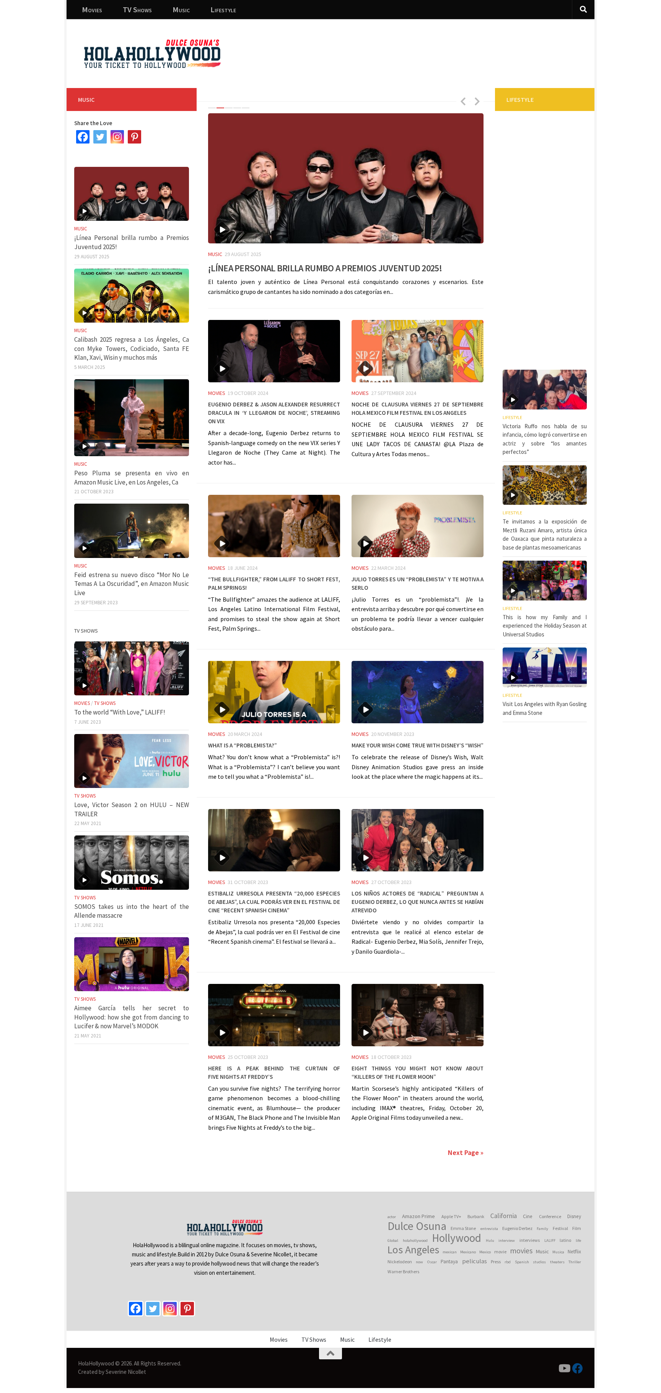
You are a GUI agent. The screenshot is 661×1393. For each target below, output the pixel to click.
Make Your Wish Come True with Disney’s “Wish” (418, 744)
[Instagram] (117, 137)
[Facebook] (83, 137)
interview (506, 1240)
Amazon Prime (418, 1216)
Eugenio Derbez (517, 1228)
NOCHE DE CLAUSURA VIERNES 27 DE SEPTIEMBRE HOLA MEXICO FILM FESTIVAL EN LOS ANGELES (418, 407)
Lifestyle (223, 9)
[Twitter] (100, 137)
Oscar (432, 1261)
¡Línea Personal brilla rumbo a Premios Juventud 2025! (325, 267)
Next (477, 101)
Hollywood (456, 1238)
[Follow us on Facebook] (577, 1368)
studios (539, 1261)
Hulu (490, 1240)
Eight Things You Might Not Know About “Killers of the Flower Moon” (418, 1071)
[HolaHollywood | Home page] (152, 53)
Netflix (574, 1251)
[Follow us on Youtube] (563, 1368)
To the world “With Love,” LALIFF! (119, 712)
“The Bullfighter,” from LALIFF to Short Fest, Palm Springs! (274, 582)
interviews (529, 1240)
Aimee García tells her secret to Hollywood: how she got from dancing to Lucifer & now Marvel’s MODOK (131, 1017)
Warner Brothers (403, 1271)
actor (391, 1216)
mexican (450, 1251)
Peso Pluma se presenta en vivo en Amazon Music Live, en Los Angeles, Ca (131, 477)
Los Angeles (413, 1249)
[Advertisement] (449, 48)
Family (542, 1228)
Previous (462, 101)
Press (496, 1261)
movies (521, 1250)
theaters (557, 1261)
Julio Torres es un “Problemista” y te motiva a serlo (418, 582)
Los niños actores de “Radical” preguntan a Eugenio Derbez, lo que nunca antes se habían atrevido (418, 901)
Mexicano (468, 1251)
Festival (560, 1228)
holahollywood (415, 1240)
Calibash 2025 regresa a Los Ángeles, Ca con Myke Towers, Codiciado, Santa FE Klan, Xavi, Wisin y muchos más (131, 348)
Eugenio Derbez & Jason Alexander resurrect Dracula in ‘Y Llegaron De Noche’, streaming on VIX (274, 412)
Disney (574, 1216)
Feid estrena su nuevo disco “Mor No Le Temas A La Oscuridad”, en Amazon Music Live (131, 584)
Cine (527, 1216)
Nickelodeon (399, 1261)
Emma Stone (463, 1228)
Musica (558, 1251)
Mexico (485, 1251)
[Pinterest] (134, 137)
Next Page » (466, 1152)
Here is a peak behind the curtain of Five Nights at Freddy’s (274, 1071)
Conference (550, 1216)
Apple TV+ (451, 1216)
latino (565, 1240)
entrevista (489, 1228)
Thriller (574, 1261)
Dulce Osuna (416, 1226)
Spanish (522, 1261)
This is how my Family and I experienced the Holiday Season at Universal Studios (545, 625)
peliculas (474, 1261)
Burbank (475, 1216)
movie (500, 1251)
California (503, 1216)
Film (576, 1228)
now (419, 1261)
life (578, 1240)
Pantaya (449, 1261)
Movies (92, 9)
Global (392, 1240)
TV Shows (137, 9)
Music (181, 9)
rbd (508, 1261)
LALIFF (549, 1240)
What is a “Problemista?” (242, 744)
